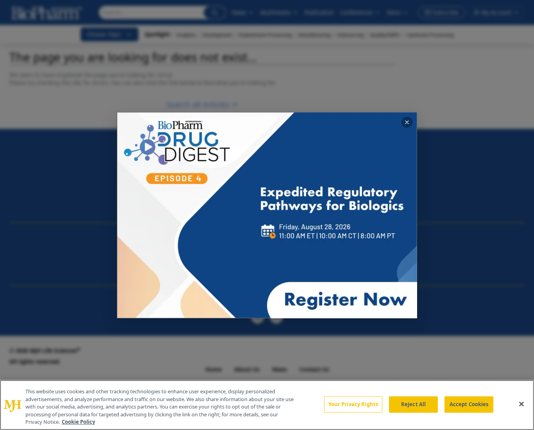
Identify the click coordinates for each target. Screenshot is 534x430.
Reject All (413, 404)
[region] (267, 405)
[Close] (521, 404)
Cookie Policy (78, 421)
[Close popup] (406, 122)
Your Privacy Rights (353, 404)
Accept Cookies (469, 404)
